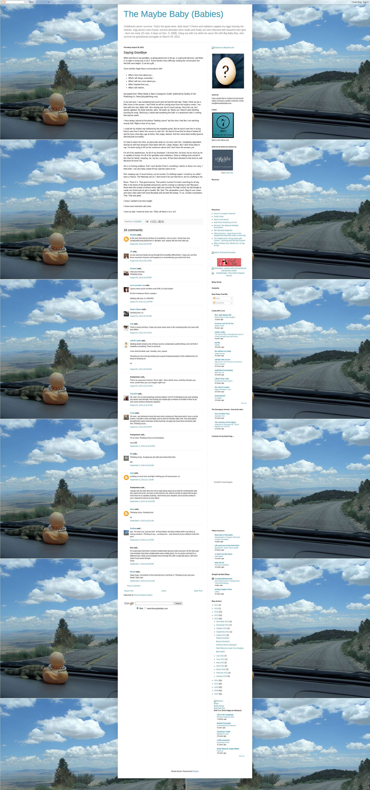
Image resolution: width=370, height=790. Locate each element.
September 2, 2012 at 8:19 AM (142, 465)
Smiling (133, 528)
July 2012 (220, 656)
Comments (219, 303)
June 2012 (220, 659)
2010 (216, 684)
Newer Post (128, 591)
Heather (133, 269)
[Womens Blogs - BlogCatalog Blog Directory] (220, 708)
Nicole (132, 572)
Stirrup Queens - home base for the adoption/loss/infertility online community (230, 234)
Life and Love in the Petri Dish (227, 546)
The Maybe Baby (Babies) (173, 14)
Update (217, 345)
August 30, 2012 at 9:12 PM (141, 261)
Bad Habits (220, 652)
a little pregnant (223, 740)
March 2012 (221, 669)
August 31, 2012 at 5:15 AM (141, 333)
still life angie (135, 341)
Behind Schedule (224, 723)
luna (132, 473)
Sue (131, 324)
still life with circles (222, 360)
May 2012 (220, 663)
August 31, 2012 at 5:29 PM (141, 427)
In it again (218, 398)
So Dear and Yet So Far (224, 324)
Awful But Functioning (224, 370)
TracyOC (133, 394)
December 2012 (223, 622)
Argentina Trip (220, 416)
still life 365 (229, 173)
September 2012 (223, 632)
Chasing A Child (223, 732)
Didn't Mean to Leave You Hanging (229, 648)
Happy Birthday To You (223, 389)
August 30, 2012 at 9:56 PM (141, 278)
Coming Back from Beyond (226, 725)
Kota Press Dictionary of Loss (225, 222)
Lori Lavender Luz (137, 285)
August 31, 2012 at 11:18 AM (141, 386)
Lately (217, 591)
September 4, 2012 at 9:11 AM (142, 521)
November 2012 (223, 625)
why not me (219, 563)
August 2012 (221, 635)
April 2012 (220, 666)
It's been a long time (222, 565)
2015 (216, 609)
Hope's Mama (135, 309)
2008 (216, 691)
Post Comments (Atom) (143, 595)
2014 (216, 612)
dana (132, 509)
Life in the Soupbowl (225, 715)
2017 (216, 605)
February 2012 (222, 673)
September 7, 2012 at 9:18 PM (142, 564)
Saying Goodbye (222, 638)
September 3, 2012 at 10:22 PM (142, 501)
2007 (216, 694)
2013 (216, 615)
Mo (131, 454)
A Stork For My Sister (223, 554)
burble (217, 343)
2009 (216, 687)
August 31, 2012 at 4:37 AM (141, 316)
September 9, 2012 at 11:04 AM (142, 581)
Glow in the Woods (221, 220)
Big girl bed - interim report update (226, 548)
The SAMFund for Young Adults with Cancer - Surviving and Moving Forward (229, 239)
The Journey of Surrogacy (225, 422)
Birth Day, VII (219, 372)
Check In (220, 751)
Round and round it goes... (224, 381)
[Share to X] (157, 221)
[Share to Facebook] (159, 221)
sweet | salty (220, 332)
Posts (217, 298)
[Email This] (151, 221)
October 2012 (221, 628)
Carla (132, 413)
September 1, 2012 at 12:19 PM (142, 446)
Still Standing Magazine (223, 230)
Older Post (198, 591)
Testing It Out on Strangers (226, 645)
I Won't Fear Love (222, 379)
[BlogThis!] (154, 221)
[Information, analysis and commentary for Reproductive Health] (229, 271)
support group (220, 353)
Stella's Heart (219, 326)
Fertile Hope (219, 216)
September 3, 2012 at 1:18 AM (142, 480)
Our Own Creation (222, 387)
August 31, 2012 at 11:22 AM (141, 405)
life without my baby (223, 351)
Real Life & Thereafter (224, 535)
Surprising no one (223, 742)
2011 (216, 680)
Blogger (196, 771)
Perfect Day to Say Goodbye (225, 317)
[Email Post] (147, 221)
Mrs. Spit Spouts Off (223, 315)
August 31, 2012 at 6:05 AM (141, 369)
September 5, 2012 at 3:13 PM (142, 540)
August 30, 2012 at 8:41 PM (141, 244)
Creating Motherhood (223, 579)
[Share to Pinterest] (162, 221)
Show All (243, 403)
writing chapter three (223, 589)
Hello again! (219, 556)
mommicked (220, 396)
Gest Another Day (222, 414)
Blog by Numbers (223, 642)
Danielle (133, 235)
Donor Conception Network (224, 214)
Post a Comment (133, 586)
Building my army (223, 734)
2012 (216, 619)
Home (163, 591)
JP (131, 252)
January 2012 (222, 676)
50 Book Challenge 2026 (225, 717)
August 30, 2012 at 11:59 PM (141, 302)
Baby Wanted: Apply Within (228, 749)
